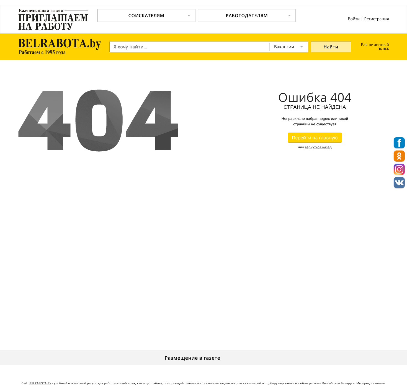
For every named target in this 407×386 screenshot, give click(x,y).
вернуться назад (318, 147)
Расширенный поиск (375, 46)
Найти (331, 47)
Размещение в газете (192, 358)
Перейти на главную (315, 137)
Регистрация (376, 19)
